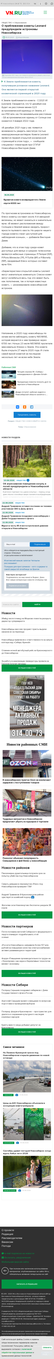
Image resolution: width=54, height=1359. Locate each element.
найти (37, 605)
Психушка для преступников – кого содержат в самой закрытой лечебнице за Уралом (25, 567)
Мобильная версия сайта (15, 1261)
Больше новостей (27, 668)
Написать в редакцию (27, 1284)
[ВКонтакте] (17, 407)
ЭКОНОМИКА (8, 1143)
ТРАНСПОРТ (8, 1095)
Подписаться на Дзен (17, 586)
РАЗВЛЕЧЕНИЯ (9, 1190)
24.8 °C (18, 3)
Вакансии (7, 1242)
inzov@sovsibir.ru (8, 1321)
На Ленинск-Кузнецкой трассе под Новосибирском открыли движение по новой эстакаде (26, 1055)
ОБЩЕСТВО (21, 480)
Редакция (7, 1234)
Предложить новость (27, 415)
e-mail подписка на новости (19, 1253)
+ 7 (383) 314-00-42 (15, 1319)
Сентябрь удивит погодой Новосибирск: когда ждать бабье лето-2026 (27, 1152)
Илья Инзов (23, 37)
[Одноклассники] (24, 407)
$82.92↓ (26, 3)
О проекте (8, 1230)
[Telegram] (31, 407)
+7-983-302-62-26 (8, 1326)
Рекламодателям (12, 1238)
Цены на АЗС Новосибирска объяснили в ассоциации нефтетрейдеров (24, 1104)
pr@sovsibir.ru (38, 1324)
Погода (6, 1246)
